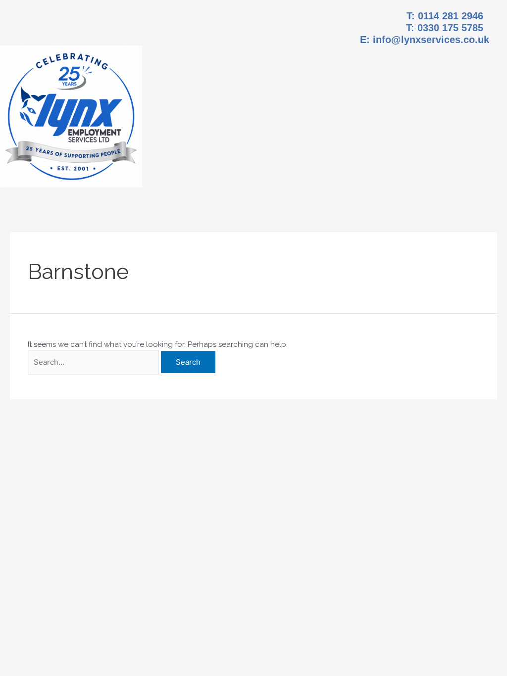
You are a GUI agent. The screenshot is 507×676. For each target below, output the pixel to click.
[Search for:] (93, 362)
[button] (324, 99)
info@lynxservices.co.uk (431, 39)
